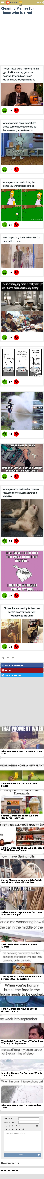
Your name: (8, 1119)
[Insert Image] (37, 1126)
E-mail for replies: (10, 1122)
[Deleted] (19, 1126)
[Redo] (9, 1126)
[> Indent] (33, 1126)
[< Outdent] (30, 1126)
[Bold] (13, 1126)
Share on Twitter (13, 675)
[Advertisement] (22, 39)
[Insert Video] (6, 1129)
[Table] (9, 1129)
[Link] (13, 1129)
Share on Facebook (14, 665)
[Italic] (16, 1126)
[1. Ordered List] (26, 1126)
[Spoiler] (16, 1129)
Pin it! (8, 670)
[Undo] (6, 1126)
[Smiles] (23, 1129)
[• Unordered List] (23, 1126)
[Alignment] (19, 1129)
